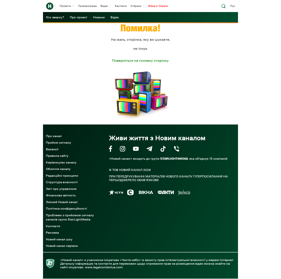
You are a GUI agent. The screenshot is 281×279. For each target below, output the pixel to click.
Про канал (54, 135)
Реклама (52, 232)
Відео (104, 6)
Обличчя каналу (58, 168)
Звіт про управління (61, 188)
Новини (99, 17)
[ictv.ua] (116, 193)
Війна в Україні (158, 6)
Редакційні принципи (62, 175)
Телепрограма (87, 6)
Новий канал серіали (62, 245)
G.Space (136, 6)
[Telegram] (149, 149)
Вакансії (52, 149)
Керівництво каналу (61, 162)
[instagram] (122, 149)
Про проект (78, 17)
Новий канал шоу (59, 239)
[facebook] (110, 149)
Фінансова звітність (61, 195)
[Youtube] (136, 149)
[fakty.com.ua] (166, 193)
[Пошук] (223, 7)
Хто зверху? (55, 17)
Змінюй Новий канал (62, 201)
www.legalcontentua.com (104, 267)
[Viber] (176, 149)
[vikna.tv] (146, 193)
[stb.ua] (130, 193)
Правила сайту (57, 155)
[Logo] (50, 6)
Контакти (53, 226)
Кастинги (121, 6)
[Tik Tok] (163, 149)
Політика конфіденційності (66, 208)
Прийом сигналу (58, 142)
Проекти (65, 6)
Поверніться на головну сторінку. (140, 60)
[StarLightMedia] (174, 159)
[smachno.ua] (184, 193)
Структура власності (62, 182)
